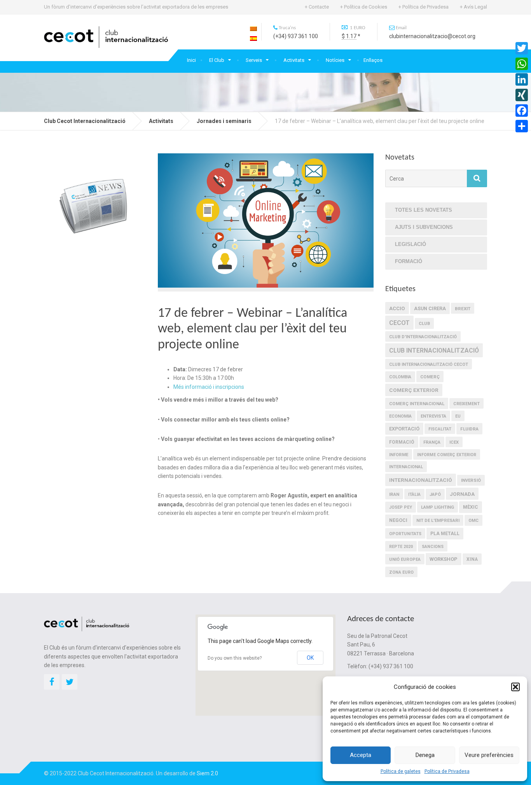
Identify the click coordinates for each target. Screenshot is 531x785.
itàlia (414, 494)
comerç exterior (413, 390)
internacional (406, 466)
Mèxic (470, 507)
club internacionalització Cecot (428, 364)
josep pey (400, 507)
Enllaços (373, 60)
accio (397, 308)
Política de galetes (401, 771)
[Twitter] (521, 48)
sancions (433, 546)
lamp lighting (437, 507)
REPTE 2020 (401, 546)
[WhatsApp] (521, 64)
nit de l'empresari (437, 520)
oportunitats (405, 533)
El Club (216, 60)
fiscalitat (439, 429)
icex (454, 442)
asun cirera (430, 308)
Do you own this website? (235, 658)
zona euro (401, 572)
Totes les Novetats (423, 210)
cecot (399, 323)
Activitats (293, 60)
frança (431, 442)
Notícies (335, 60)
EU (458, 416)
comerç (430, 376)
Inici (191, 60)
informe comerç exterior (446, 454)
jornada (462, 494)
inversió (471, 480)
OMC (473, 520)
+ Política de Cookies (363, 7)
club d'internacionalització (423, 336)
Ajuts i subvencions (424, 227)
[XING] (521, 95)
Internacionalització (420, 480)
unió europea (405, 559)
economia (400, 416)
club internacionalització (434, 350)
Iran (394, 494)
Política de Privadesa (447, 771)
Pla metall (444, 533)
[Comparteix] (521, 126)
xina (472, 559)
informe (398, 454)
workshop (444, 559)
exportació (404, 429)
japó (435, 494)
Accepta (360, 755)
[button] (515, 687)
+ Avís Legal (473, 7)
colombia (400, 376)
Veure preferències (489, 755)
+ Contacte (317, 7)
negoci (398, 520)
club (424, 323)
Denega (425, 755)
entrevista (433, 416)
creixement (466, 403)
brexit (462, 308)
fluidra (469, 429)
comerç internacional (416, 403)
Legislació (410, 244)
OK (310, 658)
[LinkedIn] (521, 79)
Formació (408, 261)
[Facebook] (521, 110)
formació (401, 442)
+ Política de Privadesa (423, 7)
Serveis (254, 60)
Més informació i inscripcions (208, 387)
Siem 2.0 (207, 773)
